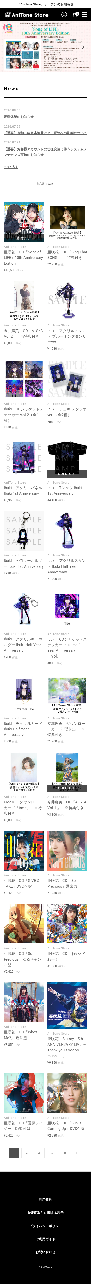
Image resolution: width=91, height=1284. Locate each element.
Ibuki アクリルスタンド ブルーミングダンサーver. (66, 336)
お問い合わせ (45, 1252)
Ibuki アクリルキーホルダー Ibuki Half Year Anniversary (23, 645)
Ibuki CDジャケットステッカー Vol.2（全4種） (23, 415)
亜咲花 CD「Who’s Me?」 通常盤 (21, 1035)
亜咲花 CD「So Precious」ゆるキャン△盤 (22, 959)
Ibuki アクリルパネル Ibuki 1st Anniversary (23, 491)
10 (64, 1153)
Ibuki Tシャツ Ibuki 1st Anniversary (64, 491)
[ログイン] (64, 14)
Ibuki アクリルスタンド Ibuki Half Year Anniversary (66, 566)
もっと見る (11, 166)
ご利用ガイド (45, 1239)
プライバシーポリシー (45, 1226)
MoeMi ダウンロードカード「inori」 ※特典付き (23, 808)
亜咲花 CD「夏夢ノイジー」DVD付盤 (23, 1126)
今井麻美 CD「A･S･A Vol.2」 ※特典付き (23, 334)
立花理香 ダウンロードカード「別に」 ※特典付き (66, 729)
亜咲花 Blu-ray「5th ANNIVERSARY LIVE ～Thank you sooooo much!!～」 (66, 1047)
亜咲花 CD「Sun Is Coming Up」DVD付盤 (66, 1126)
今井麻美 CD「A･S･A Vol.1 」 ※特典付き (66, 805)
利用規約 (45, 1200)
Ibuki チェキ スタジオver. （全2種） (67, 412)
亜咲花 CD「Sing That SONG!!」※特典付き (67, 255)
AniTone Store (15, 247)
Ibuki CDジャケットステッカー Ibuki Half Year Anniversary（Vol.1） (67, 648)
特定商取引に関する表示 (46, 1213)
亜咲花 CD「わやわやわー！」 (66, 956)
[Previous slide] (8, 47)
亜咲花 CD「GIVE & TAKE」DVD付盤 (21, 883)
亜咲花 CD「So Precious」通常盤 (62, 883)
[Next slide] (83, 47)
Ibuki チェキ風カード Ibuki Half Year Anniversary (23, 729)
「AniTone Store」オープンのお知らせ (45, 4)
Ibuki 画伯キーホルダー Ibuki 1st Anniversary (24, 563)
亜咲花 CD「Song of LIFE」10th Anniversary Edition (23, 258)
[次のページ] (77, 1153)
